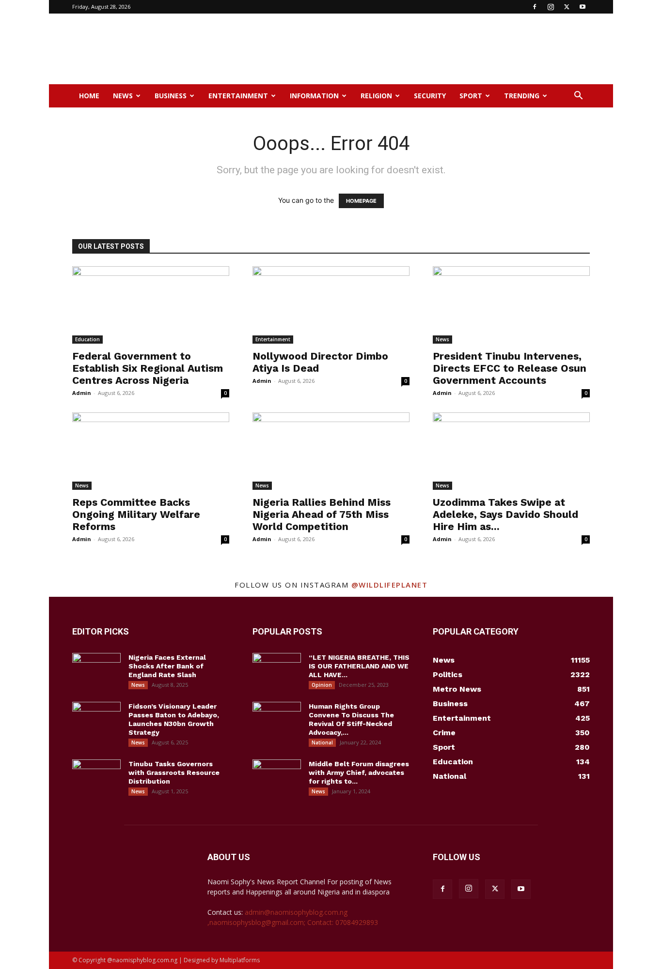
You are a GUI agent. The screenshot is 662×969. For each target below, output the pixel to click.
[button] (578, 96)
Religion (376, 95)
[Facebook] (534, 7)
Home (89, 95)
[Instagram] (550, 7)
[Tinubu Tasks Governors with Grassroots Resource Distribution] (96, 776)
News (123, 95)
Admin (81, 392)
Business (171, 95)
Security (430, 95)
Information (314, 95)
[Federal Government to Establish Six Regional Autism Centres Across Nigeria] (150, 305)
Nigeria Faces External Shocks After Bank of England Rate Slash (167, 666)
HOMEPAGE (361, 200)
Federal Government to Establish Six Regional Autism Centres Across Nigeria (147, 368)
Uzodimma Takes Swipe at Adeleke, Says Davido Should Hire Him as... (505, 514)
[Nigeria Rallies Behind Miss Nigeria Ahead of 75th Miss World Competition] (331, 451)
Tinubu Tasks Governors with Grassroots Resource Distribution (174, 772)
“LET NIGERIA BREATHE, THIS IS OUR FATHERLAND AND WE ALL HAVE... (359, 666)
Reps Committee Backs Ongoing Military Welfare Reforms (136, 514)
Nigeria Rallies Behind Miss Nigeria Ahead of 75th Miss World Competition (321, 514)
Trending (521, 95)
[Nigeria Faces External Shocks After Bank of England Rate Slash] (96, 670)
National (322, 742)
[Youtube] (582, 7)
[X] (566, 7)
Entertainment (238, 95)
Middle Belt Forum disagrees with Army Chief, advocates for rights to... (359, 772)
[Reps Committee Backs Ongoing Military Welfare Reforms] (150, 451)
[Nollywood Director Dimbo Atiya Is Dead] (331, 305)
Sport (470, 95)
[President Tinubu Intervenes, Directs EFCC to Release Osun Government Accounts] (511, 305)
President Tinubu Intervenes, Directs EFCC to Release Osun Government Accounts (509, 368)
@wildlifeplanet (389, 585)
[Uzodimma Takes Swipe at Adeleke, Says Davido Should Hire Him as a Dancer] (511, 451)
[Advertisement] (413, 49)
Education (87, 339)
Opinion (322, 684)
